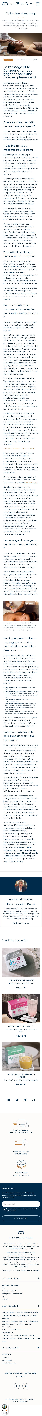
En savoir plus (21, 923)
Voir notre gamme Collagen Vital (18, 449)
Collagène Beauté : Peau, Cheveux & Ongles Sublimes (19, 1317)
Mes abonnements (9, 1363)
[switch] (5, 1413)
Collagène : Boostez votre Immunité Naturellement (16, 1331)
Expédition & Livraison (10, 1285)
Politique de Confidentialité (12, 1294)
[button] (27, 4)
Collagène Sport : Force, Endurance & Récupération (16, 1325)
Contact (5, 1299)
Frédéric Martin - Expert (21, 904)
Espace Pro (6, 1354)
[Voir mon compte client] (22, 3)
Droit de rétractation (10, 1291)
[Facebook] (17, 1386)
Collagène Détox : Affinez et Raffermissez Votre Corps (21, 1339)
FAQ (3, 1296)
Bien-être (8, 59)
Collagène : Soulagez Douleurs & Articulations (20, 1321)
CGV (3, 1288)
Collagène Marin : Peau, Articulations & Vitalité (20, 1312)
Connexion (6, 1357)
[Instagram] (25, 1386)
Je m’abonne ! (21, 1218)
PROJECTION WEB (21, 1402)
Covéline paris (30, 483)
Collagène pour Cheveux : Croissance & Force (20, 1335)
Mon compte (7, 1360)
